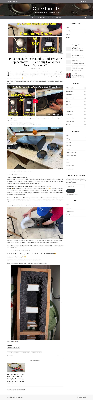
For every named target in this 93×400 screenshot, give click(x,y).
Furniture (68, 145)
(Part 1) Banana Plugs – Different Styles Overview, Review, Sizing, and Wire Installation (78, 56)
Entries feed (69, 208)
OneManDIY (46, 8)
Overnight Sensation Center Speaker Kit (20, 250)
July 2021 (68, 101)
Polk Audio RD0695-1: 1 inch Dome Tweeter (21, 171)
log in (13, 389)
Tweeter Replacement (36, 352)
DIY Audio (29, 56)
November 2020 (70, 121)
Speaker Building (43, 56)
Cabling (68, 139)
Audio (24, 56)
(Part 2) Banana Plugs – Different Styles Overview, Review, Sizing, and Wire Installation (78, 49)
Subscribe (70, 191)
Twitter (58, 17)
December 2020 (70, 118)
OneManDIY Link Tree (12, 1)
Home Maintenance (71, 155)
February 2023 (70, 88)
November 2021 (70, 98)
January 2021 (69, 114)
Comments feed (70, 211)
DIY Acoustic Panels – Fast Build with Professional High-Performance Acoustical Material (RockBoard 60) (78, 76)
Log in (67, 204)
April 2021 (68, 104)
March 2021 (69, 108)
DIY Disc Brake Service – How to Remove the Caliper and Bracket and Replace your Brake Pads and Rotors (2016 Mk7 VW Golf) (78, 63)
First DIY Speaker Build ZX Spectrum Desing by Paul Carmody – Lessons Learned (78, 69)
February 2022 (70, 94)
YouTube (50, 17)
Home (34, 17)
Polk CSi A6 (16, 352)
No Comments (60, 355)
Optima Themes (18, 397)
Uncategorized (70, 169)
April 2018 (68, 124)
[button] (9, 148)
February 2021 (70, 111)
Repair (35, 56)
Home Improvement (71, 152)
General (68, 149)
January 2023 (69, 91)
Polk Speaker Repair (25, 352)
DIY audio (10, 352)
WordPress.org (70, 214)
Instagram (41, 17)
